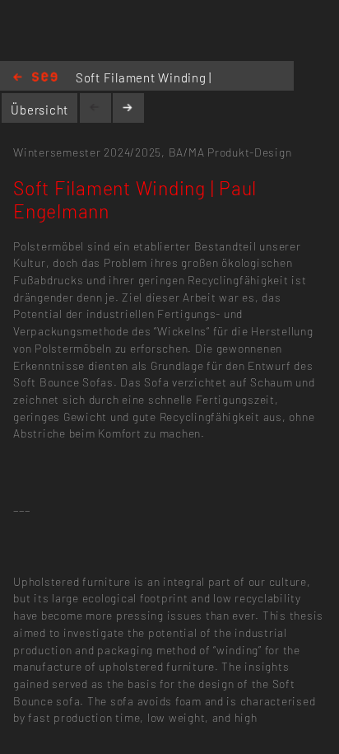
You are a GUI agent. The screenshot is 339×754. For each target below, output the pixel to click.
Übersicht (39, 109)
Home (35, 78)
